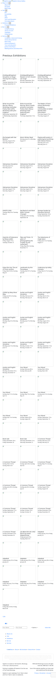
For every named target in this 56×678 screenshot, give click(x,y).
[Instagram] (6, 623)
